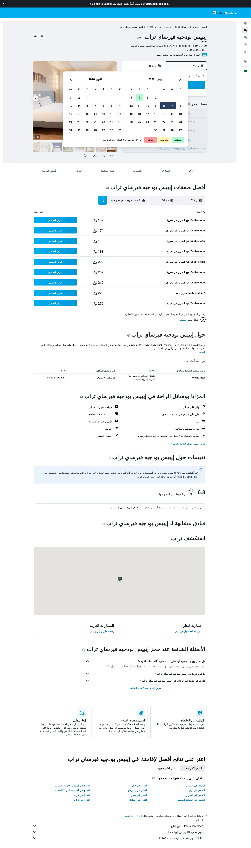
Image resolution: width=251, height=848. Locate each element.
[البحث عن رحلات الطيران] (245, 23)
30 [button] (155, 130)
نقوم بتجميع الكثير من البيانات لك (184, 832)
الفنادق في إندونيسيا (138, 790)
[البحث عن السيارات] (245, 37)
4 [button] (139, 97)
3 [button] (147, 97)
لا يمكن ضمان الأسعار (132, 815)
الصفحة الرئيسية (200, 26)
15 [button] (163, 114)
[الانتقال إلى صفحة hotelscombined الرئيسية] (225, 12)
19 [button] (131, 114)
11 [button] (139, 106)
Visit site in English (101, 3)
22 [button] (163, 122)
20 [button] (180, 122)
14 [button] (172, 114)
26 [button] (131, 122)
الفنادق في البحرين (195, 795)
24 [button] (147, 122)
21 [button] (172, 122)
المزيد (202, 351)
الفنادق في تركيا (197, 790)
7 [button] (172, 106)
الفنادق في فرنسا (81, 795)
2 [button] (156, 97)
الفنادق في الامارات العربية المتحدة (72, 790)
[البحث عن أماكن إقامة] (245, 30)
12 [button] (131, 106)
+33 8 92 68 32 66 (196, 50)
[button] (4, 4)
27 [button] (180, 130)
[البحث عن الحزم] (245, 44)
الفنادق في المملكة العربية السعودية (72, 785)
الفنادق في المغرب (195, 785)
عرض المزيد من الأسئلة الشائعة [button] (145, 688)
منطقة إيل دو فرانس (162, 26)
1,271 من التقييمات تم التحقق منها (175, 54)
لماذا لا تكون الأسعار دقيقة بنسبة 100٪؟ (181, 838)
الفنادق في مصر (139, 795)
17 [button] (147, 114)
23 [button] (155, 122)
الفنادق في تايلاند (82, 799)
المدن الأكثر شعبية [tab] (167, 768)
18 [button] (139, 114)
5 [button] (131, 97)
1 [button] (164, 97)
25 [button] (139, 122)
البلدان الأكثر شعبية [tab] (193, 768)
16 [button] (155, 114)
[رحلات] (245, 61)
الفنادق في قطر (140, 785)
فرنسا (186, 26)
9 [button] (156, 106)
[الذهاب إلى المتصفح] (245, 51)
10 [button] (147, 106)
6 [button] (180, 106)
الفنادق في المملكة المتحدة (191, 799)
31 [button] (70, 130)
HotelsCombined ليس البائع (187, 826)
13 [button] (180, 114)
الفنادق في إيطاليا (139, 799)
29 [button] (163, 130)
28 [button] (172, 130)
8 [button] (164, 106)
